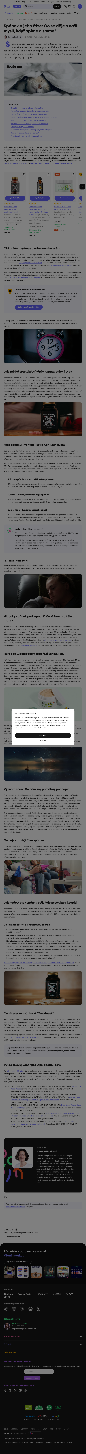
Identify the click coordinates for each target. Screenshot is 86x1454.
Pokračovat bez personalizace (25, 713)
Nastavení (43, 740)
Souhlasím (43, 735)
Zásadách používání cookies (44, 728)
